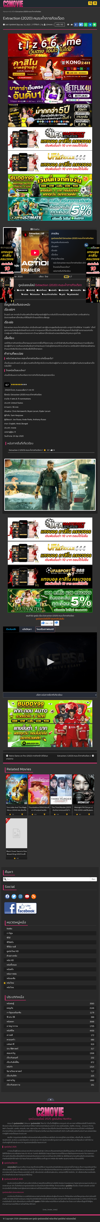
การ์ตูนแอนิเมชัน (14, 1012)
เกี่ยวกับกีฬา (12, 1076)
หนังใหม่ (10, 983)
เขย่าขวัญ (11, 1080)
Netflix (9, 929)
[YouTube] (27, 896)
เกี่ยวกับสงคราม (13, 1085)
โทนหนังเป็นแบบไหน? (61, 267)
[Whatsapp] (86, 25)
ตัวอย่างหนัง (12, 956)
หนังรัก (10, 1067)
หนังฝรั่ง (53, 290)
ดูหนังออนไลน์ (74, 294)
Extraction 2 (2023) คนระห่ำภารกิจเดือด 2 (25, 450)
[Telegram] (90, 25)
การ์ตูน (10, 933)
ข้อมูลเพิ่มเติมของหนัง (60, 242)
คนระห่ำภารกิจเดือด (50, 294)
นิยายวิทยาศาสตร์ (14, 1071)
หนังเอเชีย (11, 978)
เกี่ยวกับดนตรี (12, 1058)
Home (5, 11)
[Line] (94, 25)
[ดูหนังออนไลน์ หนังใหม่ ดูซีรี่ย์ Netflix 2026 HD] (13, 5)
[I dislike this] (56, 623)
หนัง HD (11, 11)
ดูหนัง (63, 294)
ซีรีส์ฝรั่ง (10, 942)
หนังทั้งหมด (42, 290)
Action (25, 294)
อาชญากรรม (12, 1026)
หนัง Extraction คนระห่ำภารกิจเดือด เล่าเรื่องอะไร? (73, 263)
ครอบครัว (11, 1040)
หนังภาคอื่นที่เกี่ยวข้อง (62, 271)
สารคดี (10, 1035)
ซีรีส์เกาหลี (11, 947)
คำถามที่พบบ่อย (57, 259)
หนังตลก (10, 1022)
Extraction (36, 294)
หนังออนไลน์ (11, 1167)
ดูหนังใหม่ (69, 1186)
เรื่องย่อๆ (54, 246)
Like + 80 (49, 623)
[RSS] (33, 896)
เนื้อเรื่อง (54, 255)
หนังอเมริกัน (76, 290)
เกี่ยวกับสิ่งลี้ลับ (13, 1062)
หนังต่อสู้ (31, 290)
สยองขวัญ (11, 1053)
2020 (20, 277)
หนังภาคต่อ (64, 290)
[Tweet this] (81, 24)
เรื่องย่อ (54, 251)
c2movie (49, 24)
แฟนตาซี (10, 1044)
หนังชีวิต (10, 1031)
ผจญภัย (10, 1008)
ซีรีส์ (8, 938)
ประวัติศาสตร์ (12, 1049)
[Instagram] (20, 896)
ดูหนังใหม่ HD (13, 951)
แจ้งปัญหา (27, 629)
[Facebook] (50, 908)
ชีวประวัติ (11, 1017)
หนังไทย (10, 987)
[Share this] (76, 25)
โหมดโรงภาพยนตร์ (45, 629)
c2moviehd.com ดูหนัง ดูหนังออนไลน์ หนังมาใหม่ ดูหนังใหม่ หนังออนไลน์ (47, 1219)
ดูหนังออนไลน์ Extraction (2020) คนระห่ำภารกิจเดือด (72, 238)
